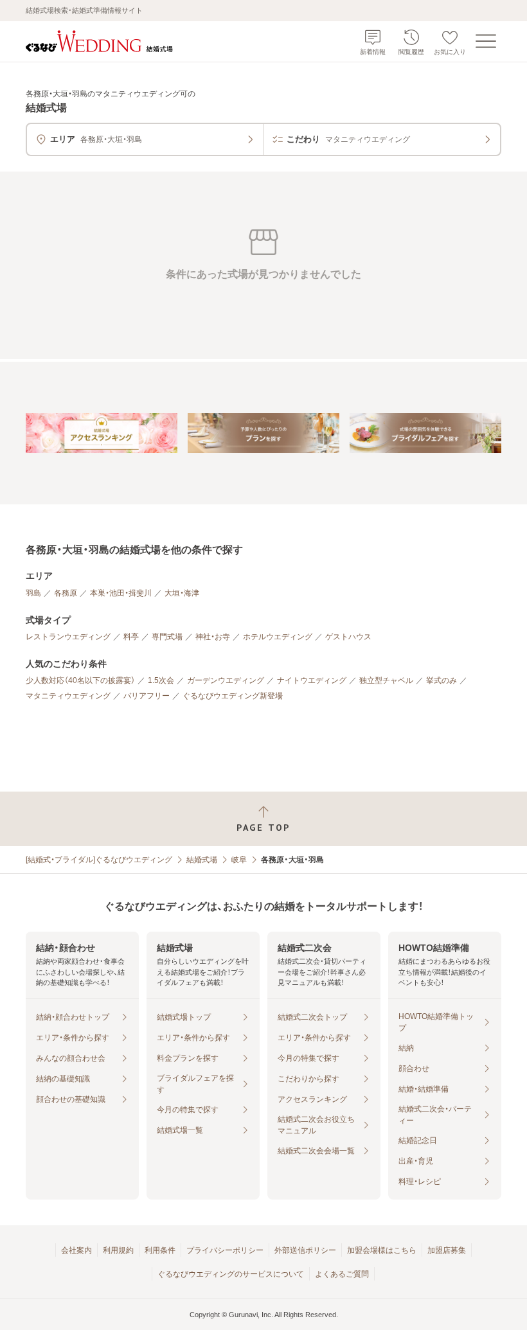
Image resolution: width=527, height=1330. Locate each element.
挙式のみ (441, 680)
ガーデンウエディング (225, 680)
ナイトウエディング (311, 680)
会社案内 (76, 1250)
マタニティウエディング (68, 695)
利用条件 (160, 1250)
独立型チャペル (386, 680)
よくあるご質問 (342, 1274)
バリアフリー (146, 695)
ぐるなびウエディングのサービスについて (230, 1274)
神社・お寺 (212, 636)
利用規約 (118, 1250)
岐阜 (239, 859)
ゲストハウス (348, 636)
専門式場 (167, 636)
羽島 (33, 593)
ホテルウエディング (277, 636)
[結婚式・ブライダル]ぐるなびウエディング (99, 859)
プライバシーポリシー (225, 1250)
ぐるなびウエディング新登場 (233, 695)
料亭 (131, 636)
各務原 (65, 593)
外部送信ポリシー (305, 1250)
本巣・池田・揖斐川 (121, 593)
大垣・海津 (182, 593)
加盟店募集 (446, 1250)
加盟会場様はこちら (381, 1250)
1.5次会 (161, 680)
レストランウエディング (68, 636)
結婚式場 (201, 859)
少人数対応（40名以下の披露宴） (80, 680)
